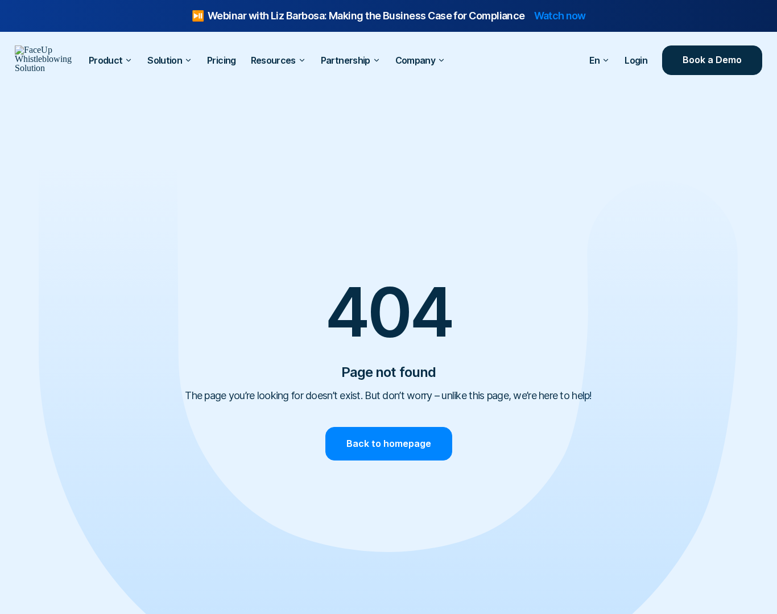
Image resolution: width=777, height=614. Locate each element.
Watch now (560, 16)
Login (636, 60)
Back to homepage (388, 443)
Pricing (221, 60)
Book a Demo (712, 60)
